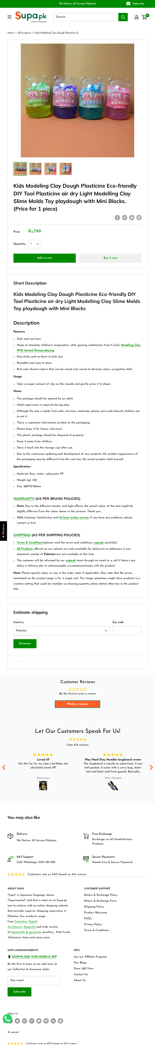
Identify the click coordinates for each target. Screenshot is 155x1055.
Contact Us (81, 974)
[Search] (123, 17)
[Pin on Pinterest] (124, 217)
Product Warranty (95, 912)
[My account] (137, 17)
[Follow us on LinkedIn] (53, 1021)
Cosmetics (21, 921)
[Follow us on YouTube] (39, 1021)
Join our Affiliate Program (90, 956)
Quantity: (19, 244)
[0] (144, 17)
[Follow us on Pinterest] (31, 1021)
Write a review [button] (77, 704)
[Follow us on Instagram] (24, 1021)
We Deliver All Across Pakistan (77, 3)
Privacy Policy (93, 924)
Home (11, 33)
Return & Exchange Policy (100, 895)
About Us (80, 980)
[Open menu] (9, 16)
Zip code (118, 622)
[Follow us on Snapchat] (60, 1021)
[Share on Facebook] (117, 217)
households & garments (26, 932)
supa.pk (18, 218)
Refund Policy (21, 662)
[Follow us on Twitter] (17, 1021)
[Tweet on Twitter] (131, 217)
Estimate (25, 643)
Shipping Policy (94, 906)
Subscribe (138, 3)
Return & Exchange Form (100, 901)
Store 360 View (83, 968)
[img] (77, 739)
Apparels (30, 927)
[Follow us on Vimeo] (46, 1021)
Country (18, 622)
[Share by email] (139, 217)
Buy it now (110, 258)
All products (24, 33)
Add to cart (44, 258)
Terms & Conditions (96, 930)
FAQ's (88, 918)
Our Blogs (80, 962)
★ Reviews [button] (3, 531)
